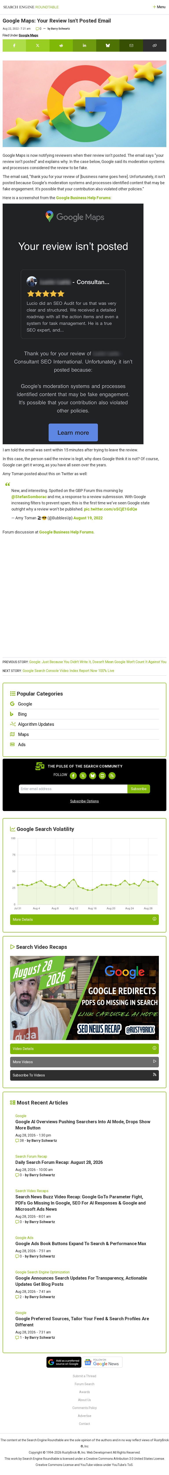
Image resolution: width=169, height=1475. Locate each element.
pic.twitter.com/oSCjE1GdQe (110, 509)
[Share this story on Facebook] (14, 45)
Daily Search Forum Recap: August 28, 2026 (59, 1162)
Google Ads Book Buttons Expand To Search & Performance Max (80, 1243)
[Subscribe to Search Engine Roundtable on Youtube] (102, 775)
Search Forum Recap (31, 1156)
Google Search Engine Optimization (42, 1272)
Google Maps (28, 35)
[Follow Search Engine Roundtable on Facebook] (73, 775)
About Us (84, 1400)
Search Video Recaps (31, 1191)
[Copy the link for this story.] (154, 45)
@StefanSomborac (29, 496)
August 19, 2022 (88, 518)
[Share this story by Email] (131, 45)
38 (22, 1140)
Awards (84, 1392)
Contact (84, 1424)
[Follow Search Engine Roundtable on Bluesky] (92, 775)
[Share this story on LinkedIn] (84, 45)
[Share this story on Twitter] (37, 45)
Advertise (84, 1416)
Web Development (99, 1452)
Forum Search (84, 1384)
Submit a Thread (84, 1376)
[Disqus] (84, 598)
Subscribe (139, 789)
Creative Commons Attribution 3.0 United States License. (125, 1458)
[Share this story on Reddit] (61, 45)
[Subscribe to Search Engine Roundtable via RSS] (112, 775)
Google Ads (24, 1238)
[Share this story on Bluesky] (107, 45)
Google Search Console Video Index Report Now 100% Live (68, 671)
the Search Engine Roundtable (43, 1440)
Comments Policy (84, 1408)
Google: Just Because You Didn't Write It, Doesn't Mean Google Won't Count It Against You (97, 662)
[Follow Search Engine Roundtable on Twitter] (82, 775)
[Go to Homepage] (31, 7)
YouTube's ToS (122, 1465)
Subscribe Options (84, 801)
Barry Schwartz (60, 28)
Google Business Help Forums (83, 197)
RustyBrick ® (71, 1452)
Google (20, 1116)
